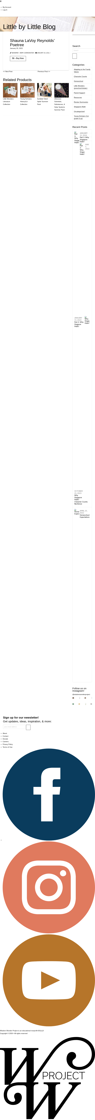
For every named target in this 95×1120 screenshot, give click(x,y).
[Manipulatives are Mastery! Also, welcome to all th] (79, 698)
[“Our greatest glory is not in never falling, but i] (91, 698)
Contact (5, 736)
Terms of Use (7, 747)
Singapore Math (80, 107)
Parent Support (79, 93)
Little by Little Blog (29, 26)
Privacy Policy (8, 744)
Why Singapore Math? (78, 495)
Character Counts (80, 76)
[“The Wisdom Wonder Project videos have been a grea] (73, 698)
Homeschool (78, 81)
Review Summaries (81, 102)
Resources (78, 97)
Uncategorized (79, 111)
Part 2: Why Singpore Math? (79, 322)
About (5, 733)
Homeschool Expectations (85, 514)
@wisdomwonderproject (81, 694)
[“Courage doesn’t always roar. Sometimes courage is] (85, 704)
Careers (6, 741)
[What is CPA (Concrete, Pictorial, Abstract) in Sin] (85, 698)
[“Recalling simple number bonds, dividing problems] (91, 704)
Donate (5, 739)
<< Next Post (7, 71)
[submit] (28, 727)
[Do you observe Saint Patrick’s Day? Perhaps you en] (73, 704)
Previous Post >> (44, 71)
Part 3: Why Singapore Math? (84, 137)
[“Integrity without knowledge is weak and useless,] (79, 704)
